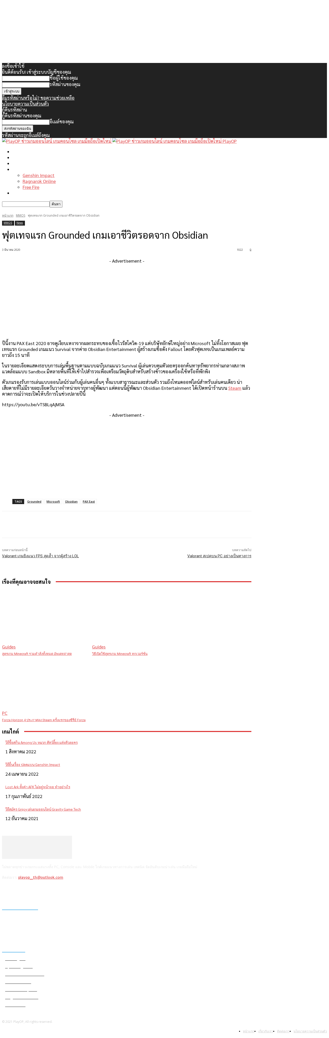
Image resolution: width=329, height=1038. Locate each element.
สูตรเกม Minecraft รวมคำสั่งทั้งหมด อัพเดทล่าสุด (37, 654)
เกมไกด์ (19, 169)
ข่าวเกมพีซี (22, 157)
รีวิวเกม (19, 193)
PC (4, 713)
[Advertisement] (126, 300)
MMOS (20, 215)
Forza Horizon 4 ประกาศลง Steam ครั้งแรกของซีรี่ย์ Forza (44, 720)
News (19, 223)
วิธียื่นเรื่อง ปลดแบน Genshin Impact (32, 764)
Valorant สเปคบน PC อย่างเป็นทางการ (219, 556)
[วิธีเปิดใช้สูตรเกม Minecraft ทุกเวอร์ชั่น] (134, 620)
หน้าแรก (20, 151)
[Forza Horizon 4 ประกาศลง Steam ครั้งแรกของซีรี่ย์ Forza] (44, 686)
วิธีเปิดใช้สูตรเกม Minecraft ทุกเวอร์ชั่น (120, 654)
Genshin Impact (38, 175)
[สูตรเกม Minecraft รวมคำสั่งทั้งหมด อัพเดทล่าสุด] (44, 620)
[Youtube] (47, 891)
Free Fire (31, 187)
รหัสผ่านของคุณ (65, 84)
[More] (105, 524)
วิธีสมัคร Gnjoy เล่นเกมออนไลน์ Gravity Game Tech (43, 809)
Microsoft (53, 501)
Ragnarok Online (39, 181)
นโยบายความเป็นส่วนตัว (25, 104)
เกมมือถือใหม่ (25, 163)
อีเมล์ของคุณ (62, 121)
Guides (9, 647)
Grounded (34, 501)
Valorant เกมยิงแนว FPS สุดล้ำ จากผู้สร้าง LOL (40, 556)
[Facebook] (7, 891)
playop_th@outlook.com (40, 877)
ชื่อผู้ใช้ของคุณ (64, 78)
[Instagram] (20, 891)
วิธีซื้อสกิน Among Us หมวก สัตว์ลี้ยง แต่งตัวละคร (41, 742)
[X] (33, 891)
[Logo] (57, 141)
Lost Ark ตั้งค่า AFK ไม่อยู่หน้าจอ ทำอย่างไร (37, 786)
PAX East (89, 501)
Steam (234, 388)
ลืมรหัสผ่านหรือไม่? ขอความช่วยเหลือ (38, 98)
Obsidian (71, 501)
